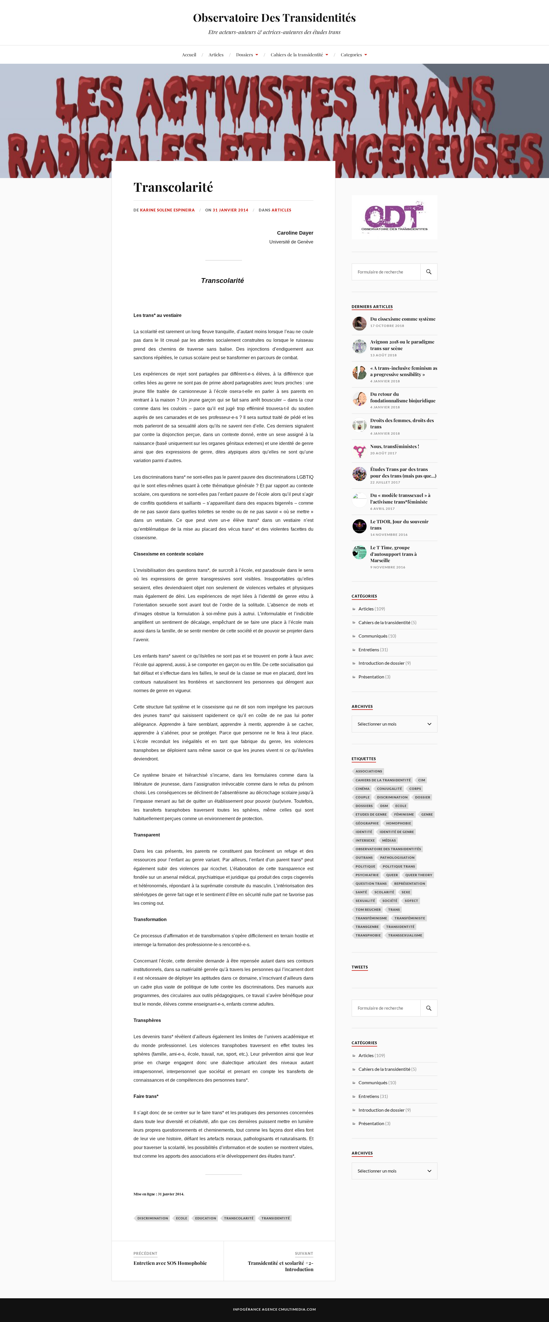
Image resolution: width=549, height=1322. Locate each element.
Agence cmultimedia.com (289, 1309)
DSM (384, 806)
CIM (421, 780)
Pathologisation (397, 857)
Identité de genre (397, 832)
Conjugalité (389, 788)
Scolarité (384, 892)
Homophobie (398, 823)
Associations (369, 771)
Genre (427, 814)
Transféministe (410, 918)
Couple (363, 797)
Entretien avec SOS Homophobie (170, 1263)
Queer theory (418, 875)
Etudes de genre (371, 814)
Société (390, 900)
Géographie (367, 823)
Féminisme (404, 814)
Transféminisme (371, 918)
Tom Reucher (368, 909)
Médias (389, 840)
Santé (361, 892)
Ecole (181, 1218)
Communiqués (373, 635)
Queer (392, 875)
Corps (415, 788)
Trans (394, 909)
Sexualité (365, 900)
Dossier (422, 797)
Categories (351, 54)
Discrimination (153, 1218)
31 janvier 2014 (230, 210)
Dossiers (244, 54)
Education (205, 1218)
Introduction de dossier (382, 663)
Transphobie (368, 935)
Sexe (406, 892)
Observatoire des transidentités (388, 849)
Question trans (371, 883)
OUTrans (364, 857)
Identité (364, 832)
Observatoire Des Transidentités (274, 17)
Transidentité (276, 1218)
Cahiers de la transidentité (297, 54)
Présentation (371, 676)
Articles (216, 54)
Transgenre (367, 926)
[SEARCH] (428, 271)
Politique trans (399, 866)
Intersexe (365, 840)
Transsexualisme (405, 935)
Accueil (189, 54)
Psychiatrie (367, 875)
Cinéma (363, 788)
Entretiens (369, 649)
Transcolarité (173, 186)
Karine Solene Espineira (167, 210)
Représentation (409, 883)
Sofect (411, 900)
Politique (365, 866)
